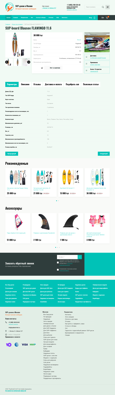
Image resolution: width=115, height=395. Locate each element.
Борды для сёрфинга (81, 288)
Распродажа (26, 285)
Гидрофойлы (79, 298)
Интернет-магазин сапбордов (25, 9)
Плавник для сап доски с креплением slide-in (67, 234)
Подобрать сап (72, 84)
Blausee (79, 40)
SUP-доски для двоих (29, 288)
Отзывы (51, 17)
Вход (90, 17)
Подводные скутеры (29, 302)
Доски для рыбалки (46, 291)
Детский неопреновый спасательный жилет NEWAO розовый (95, 234)
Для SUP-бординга (49, 328)
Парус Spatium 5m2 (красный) (16, 233)
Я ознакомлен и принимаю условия (68, 269)
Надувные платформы (29, 295)
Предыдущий (11, 154)
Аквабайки (43, 302)
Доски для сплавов (11, 291)
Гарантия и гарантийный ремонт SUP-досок (79, 330)
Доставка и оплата (53, 84)
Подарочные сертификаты (83, 302)
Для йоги (46, 333)
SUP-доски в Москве (23, 6)
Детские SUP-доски (29, 291)
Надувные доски (80, 285)
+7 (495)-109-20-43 (73, 5)
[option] (17, 45)
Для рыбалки (47, 335)
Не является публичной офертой (15, 391)
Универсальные (48, 323)
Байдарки (95, 291)
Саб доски (26, 298)
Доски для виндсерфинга (100, 288)
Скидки (67, 335)
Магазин (45, 312)
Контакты (64, 17)
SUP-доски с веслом (81, 295)
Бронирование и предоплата (74, 333)
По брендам (61, 285)
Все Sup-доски (9, 285)
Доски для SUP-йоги (46, 288)
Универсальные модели (100, 285)
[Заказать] (80, 257)
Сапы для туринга (63, 291)
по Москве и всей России (98, 58)
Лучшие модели (62, 295)
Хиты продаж (44, 285)
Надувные (46, 319)
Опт (32, 17)
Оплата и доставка (71, 319)
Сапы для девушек (11, 298)
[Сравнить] (42, 68)
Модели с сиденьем (99, 295)
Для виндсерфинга (49, 344)
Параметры (12, 84)
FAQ (57, 17)
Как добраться (92, 41)
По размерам (9, 288)
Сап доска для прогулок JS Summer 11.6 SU (42, 189)
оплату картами (95, 64)
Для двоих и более (49, 326)
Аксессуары (61, 302)
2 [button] (58, 200)
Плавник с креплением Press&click (44, 233)
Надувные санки (10, 302)
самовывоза (94, 71)
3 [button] (59, 247)
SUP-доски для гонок (46, 295)
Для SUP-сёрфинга (49, 330)
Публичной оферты (64, 270)
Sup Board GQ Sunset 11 (67, 188)
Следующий (104, 154)
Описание (25, 84)
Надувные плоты (10, 295)
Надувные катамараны (47, 298)
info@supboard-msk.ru (14, 327)
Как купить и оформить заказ (74, 324)
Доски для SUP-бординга (65, 288)
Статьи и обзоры (41, 17)
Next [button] (28, 62)
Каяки (77, 291)
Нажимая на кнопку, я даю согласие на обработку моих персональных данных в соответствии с (69, 262)
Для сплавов (47, 346)
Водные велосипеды (64, 298)
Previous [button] (6, 62)
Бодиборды (96, 298)
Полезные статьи (91, 84)
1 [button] (56, 200)
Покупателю (24, 17)
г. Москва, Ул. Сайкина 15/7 (49, 8)
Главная (15, 17)
